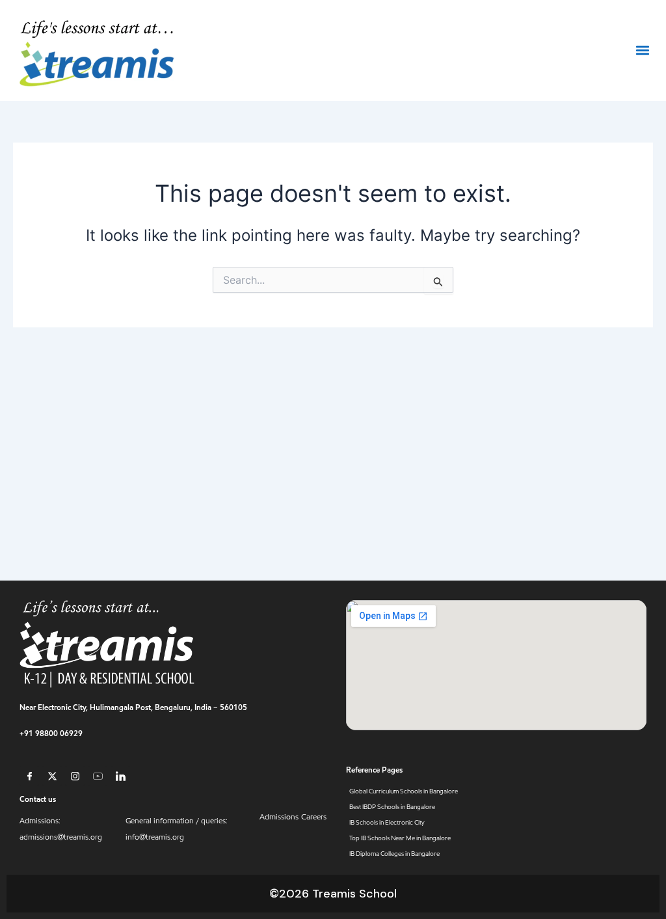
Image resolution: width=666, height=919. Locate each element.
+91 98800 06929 (51, 733)
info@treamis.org (155, 837)
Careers (313, 816)
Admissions (279, 816)
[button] (642, 50)
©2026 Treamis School (333, 893)
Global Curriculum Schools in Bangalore (403, 791)
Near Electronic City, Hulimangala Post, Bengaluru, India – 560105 (133, 707)
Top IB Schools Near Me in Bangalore (400, 838)
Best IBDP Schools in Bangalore (392, 806)
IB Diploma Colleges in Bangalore (394, 853)
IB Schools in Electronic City (387, 822)
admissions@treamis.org (61, 837)
